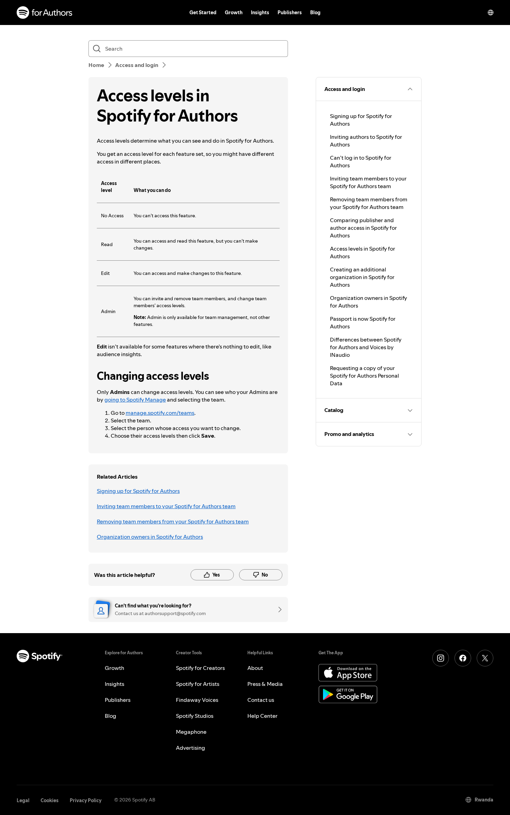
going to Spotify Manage (135, 399)
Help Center (262, 716)
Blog (315, 12)
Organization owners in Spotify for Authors (150, 536)
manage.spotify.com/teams (160, 413)
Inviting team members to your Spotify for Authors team (166, 506)
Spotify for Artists (197, 684)
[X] (485, 658)
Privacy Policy (86, 800)
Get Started (202, 12)
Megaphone (191, 732)
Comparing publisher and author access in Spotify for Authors (363, 227)
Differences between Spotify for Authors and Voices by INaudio (365, 347)
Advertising (190, 747)
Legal (23, 800)
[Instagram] (440, 658)
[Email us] (277, 609)
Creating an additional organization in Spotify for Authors (362, 277)
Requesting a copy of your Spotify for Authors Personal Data (364, 375)
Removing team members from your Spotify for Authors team (173, 521)
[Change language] (490, 12)
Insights (260, 12)
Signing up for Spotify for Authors (138, 491)
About (255, 668)
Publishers (290, 12)
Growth (234, 12)
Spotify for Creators (200, 668)
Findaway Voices (197, 700)
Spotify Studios (194, 716)
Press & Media (265, 684)
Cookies (50, 800)
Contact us (260, 700)
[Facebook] (462, 658)
